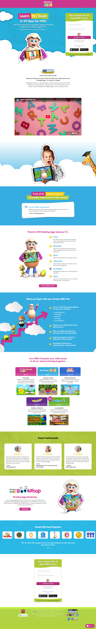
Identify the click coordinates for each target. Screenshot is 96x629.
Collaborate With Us (35, 614)
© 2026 (32, 610)
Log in (79, 46)
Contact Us (56, 611)
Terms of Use (52, 610)
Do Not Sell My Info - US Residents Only (54, 614)
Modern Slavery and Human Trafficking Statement (47, 616)
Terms (81, 54)
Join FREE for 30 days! (79, 37)
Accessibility (42, 614)
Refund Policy (50, 611)
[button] (90, 626)
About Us (37, 610)
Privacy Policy (87, 54)
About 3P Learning (44, 610)
